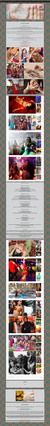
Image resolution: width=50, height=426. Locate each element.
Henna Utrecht (2, 1)
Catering (30, 1)
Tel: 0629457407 (19, 1)
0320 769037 (25, 45)
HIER (41, 417)
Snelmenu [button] (47, 1)
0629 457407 (22, 42)
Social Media (25, 381)
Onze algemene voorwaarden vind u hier (25, 419)
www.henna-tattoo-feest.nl (39, 37)
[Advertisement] (25, 424)
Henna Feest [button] (42, 1)
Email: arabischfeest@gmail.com (12, 1)
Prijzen (33, 1)
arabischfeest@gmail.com (26, 43)
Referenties (37, 1)
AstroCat (25, 421)
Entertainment (25, 1)
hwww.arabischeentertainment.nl (29, 34)
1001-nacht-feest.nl (32, 227)
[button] (10, 377)
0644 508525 (26, 42)
